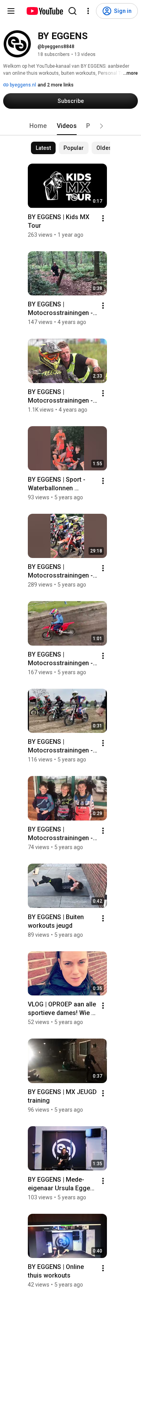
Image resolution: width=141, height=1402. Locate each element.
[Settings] (88, 11)
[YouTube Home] (44, 11)
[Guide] (11, 11)
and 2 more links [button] (56, 85)
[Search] (72, 11)
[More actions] (103, 218)
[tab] (38, 126)
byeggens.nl (22, 85)
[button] (101, 126)
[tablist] (70, 126)
